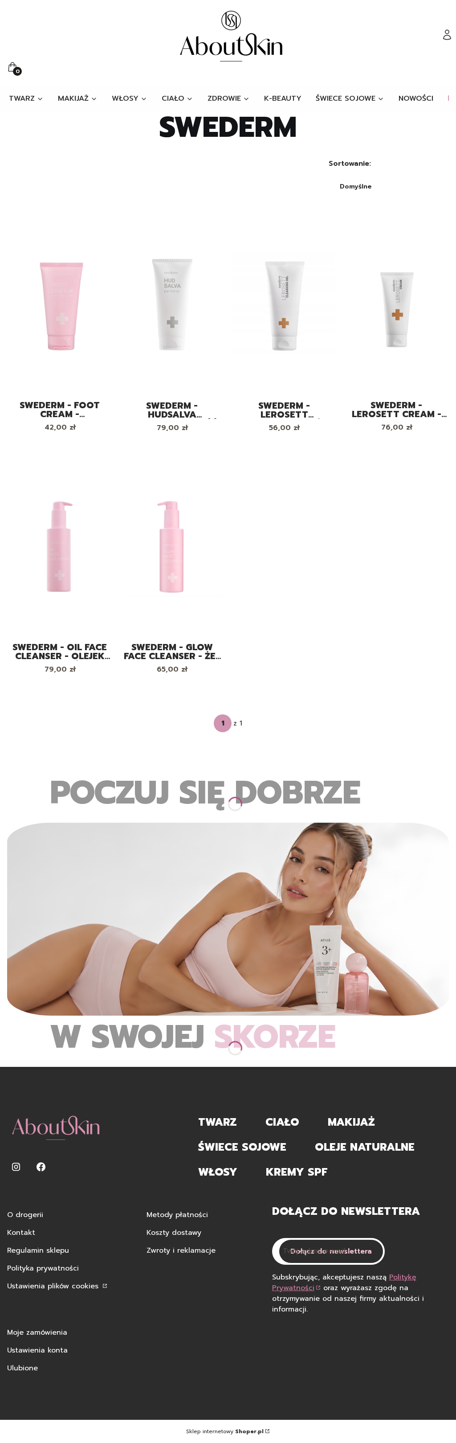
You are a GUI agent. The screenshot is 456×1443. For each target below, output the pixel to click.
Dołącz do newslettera (331, 1251)
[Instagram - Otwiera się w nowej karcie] (16, 1167)
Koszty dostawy (174, 1232)
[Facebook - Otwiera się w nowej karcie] (41, 1167)
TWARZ (217, 1122)
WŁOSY (217, 1172)
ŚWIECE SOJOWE (242, 1147)
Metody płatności (177, 1214)
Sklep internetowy (225, 1431)
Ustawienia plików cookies (54, 1286)
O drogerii (25, 1214)
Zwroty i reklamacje (181, 1250)
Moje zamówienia (37, 1332)
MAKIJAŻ (351, 1122)
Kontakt (21, 1232)
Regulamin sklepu (38, 1250)
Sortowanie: (350, 163)
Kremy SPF (296, 1172)
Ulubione (22, 1368)
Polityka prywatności (43, 1268)
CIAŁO (282, 1122)
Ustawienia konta (37, 1350)
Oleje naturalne (365, 1147)
